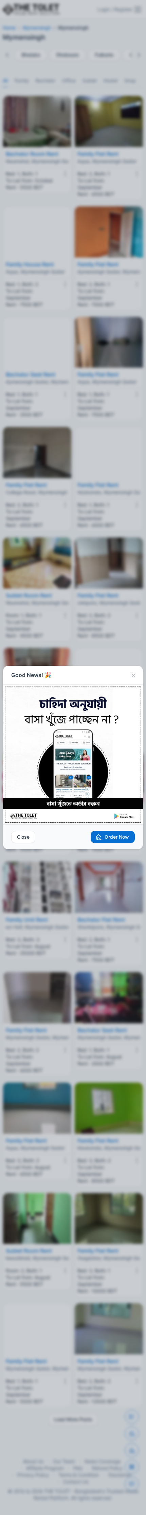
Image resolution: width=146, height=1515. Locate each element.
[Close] (133, 675)
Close (23, 837)
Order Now (117, 837)
